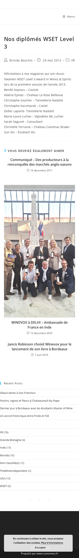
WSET (3, 486)
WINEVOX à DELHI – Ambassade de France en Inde (39, 324)
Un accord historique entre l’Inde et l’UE (24, 416)
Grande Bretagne (10, 440)
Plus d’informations (52, 542)
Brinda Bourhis (20, 60)
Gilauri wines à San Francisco (18, 393)
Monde (4, 455)
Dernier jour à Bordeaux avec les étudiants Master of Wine (36, 408)
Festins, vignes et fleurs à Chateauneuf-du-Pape (29, 400)
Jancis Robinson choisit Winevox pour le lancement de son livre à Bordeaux (39, 346)
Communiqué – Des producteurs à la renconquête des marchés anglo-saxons (40, 162)
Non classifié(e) (9, 463)
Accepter (40, 547)
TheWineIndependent (13, 471)
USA (2, 478)
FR (73, 60)
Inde (3, 447)
